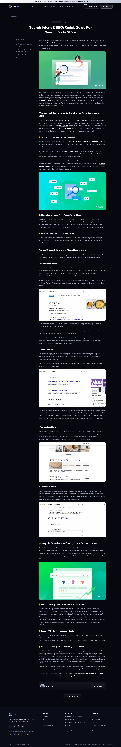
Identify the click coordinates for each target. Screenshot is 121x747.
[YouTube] (22, 726)
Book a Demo (91, 6)
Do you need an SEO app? (99, 725)
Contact (94, 731)
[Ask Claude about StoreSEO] (18, 734)
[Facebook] (10, 726)
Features (35, 6)
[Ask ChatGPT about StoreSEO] (10, 734)
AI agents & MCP (69, 731)
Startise (96, 744)
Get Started (106, 6)
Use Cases (43, 6)
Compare (53, 6)
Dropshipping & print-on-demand (75, 722)
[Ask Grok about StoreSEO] (27, 734)
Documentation (96, 719)
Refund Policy (25, 744)
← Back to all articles (72, 696)
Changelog (46, 728)
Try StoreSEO (98, 686)
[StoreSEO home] (14, 7)
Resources (68, 6)
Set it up (83, 1)
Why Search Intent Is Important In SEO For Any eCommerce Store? (25, 44)
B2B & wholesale (69, 725)
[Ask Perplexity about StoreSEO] (22, 734)
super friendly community (79, 676)
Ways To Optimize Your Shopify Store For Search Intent (24, 56)
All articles (13, 16)
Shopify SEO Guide (97, 722)
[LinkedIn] (18, 726)
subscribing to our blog (94, 673)
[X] (14, 726)
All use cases (46, 722)
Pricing (45, 719)
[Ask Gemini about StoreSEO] (14, 734)
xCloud (111, 744)
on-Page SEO (63, 126)
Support (94, 728)
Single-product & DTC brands (73, 716)
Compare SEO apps (48, 725)
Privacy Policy (17, 744)
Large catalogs (69, 719)
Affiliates (10, 744)
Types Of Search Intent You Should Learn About (24, 50)
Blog (61, 6)
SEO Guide (56, 22)
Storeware (79, 744)
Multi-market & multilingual (73, 728)
